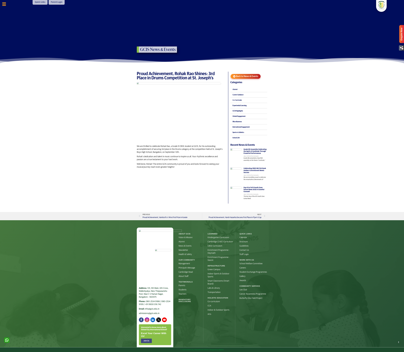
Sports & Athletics (238, 132)
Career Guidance (238, 95)
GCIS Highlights (238, 111)
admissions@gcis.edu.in (149, 313)
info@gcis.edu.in (152, 309)
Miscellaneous (237, 121)
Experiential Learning (240, 105)
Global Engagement (239, 116)
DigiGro (221, 350)
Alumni (235, 89)
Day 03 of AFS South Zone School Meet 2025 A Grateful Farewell (254, 189)
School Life (236, 138)
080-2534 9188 (153, 301)
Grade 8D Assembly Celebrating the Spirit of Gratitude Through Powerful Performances (255, 151)
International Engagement (241, 127)
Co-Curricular (237, 100)
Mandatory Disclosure (185, 300)
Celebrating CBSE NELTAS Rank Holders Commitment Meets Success (255, 170)
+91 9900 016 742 (153, 304)
